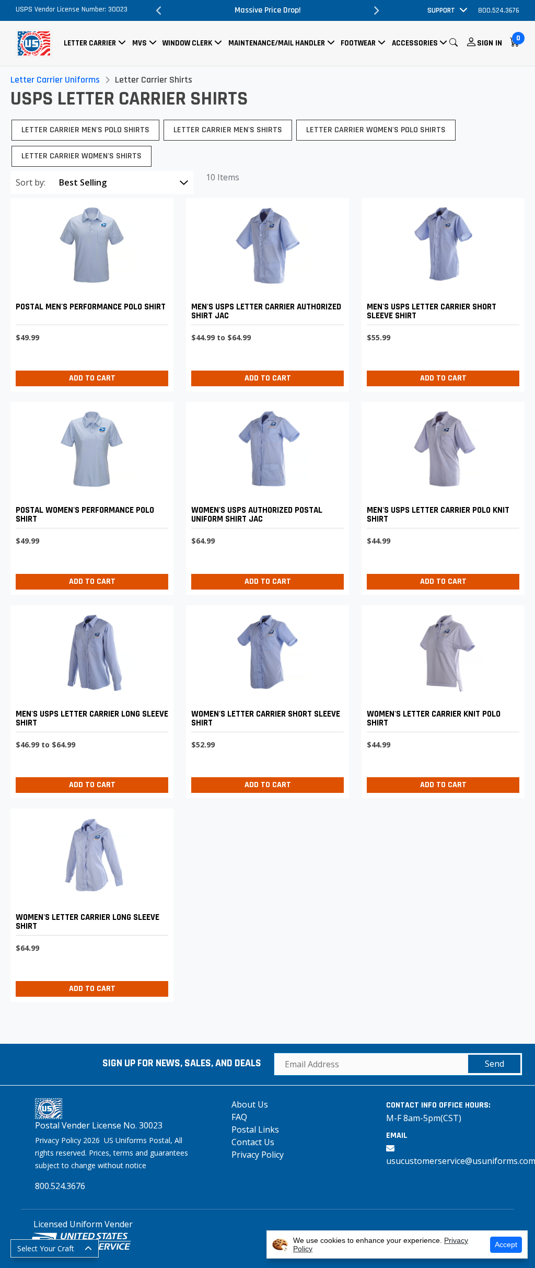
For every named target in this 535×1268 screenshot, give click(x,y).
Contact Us (252, 1142)
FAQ (239, 1117)
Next (376, 10)
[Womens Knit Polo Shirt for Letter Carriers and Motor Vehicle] (440, 699)
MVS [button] (139, 43)
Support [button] (441, 10)
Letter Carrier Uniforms (55, 80)
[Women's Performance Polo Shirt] (89, 495)
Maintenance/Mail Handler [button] (276, 43)
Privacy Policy (257, 1154)
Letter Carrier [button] (90, 43)
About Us (249, 1104)
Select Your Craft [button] (45, 1248)
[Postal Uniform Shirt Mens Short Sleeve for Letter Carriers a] (440, 291)
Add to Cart (92, 378)
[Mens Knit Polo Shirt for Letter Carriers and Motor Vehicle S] (440, 495)
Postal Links (255, 1129)
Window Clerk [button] (187, 43)
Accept (506, 1244)
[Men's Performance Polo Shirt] (89, 291)
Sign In (489, 43)
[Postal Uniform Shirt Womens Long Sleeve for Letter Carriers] (89, 902)
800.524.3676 (498, 10)
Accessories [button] (415, 43)
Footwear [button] (358, 43)
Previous (159, 10)
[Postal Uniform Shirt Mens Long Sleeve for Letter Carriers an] (89, 699)
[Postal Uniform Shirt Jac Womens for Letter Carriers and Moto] (264, 495)
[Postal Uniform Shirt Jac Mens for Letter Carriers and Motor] (264, 291)
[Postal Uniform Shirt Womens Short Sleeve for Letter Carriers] (264, 699)
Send (494, 1063)
